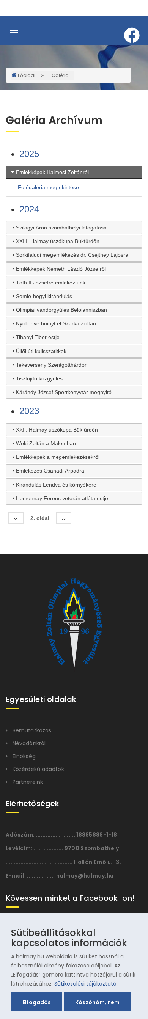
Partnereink (28, 782)
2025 (29, 154)
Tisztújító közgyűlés (39, 378)
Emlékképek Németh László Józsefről (61, 269)
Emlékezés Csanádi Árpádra (50, 471)
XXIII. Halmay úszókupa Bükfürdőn (57, 241)
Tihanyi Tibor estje (38, 337)
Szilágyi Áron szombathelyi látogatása (61, 228)
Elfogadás (36, 1002)
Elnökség (24, 756)
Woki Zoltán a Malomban (46, 443)
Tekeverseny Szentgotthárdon (52, 365)
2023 (29, 411)
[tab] (74, 172)
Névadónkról (29, 743)
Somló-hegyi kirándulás (44, 296)
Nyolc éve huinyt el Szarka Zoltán (56, 323)
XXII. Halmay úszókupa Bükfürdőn (57, 430)
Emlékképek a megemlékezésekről (57, 457)
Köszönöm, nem (97, 1002)
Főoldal (26, 75)
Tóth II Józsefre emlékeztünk (50, 282)
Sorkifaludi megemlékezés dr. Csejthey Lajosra (72, 255)
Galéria (60, 75)
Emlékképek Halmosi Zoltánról (52, 172)
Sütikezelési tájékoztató (85, 984)
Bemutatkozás (32, 730)
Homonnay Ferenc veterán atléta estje (62, 498)
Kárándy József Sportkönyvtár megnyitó (64, 392)
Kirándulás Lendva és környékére (56, 485)
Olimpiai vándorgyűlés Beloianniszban (61, 310)
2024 (29, 209)
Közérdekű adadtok (38, 769)
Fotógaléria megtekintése (48, 187)
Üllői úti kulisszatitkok (41, 351)
